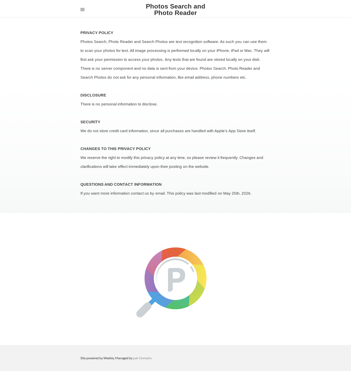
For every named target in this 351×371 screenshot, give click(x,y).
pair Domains (142, 358)
